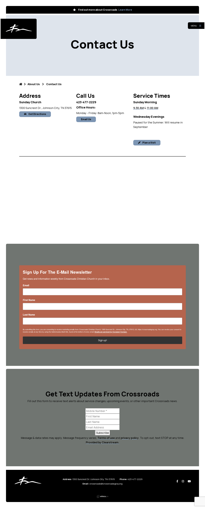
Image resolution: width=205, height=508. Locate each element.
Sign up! (102, 340)
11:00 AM (152, 108)
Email (26, 285)
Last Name (29, 314)
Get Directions (37, 114)
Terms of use (106, 438)
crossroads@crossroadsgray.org (105, 483)
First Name (29, 300)
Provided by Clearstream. (102, 442)
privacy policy (130, 438)
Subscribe (102, 433)
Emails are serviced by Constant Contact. (111, 332)
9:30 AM (138, 108)
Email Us (86, 119)
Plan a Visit (149, 142)
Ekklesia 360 (102, 496)
